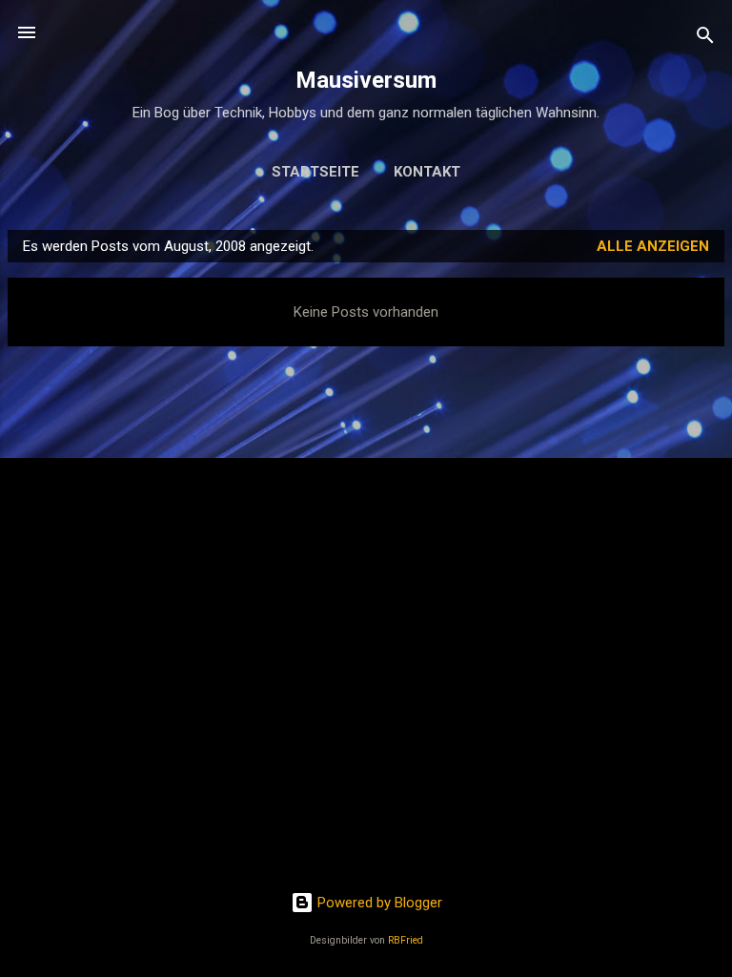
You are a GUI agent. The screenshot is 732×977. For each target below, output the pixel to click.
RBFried (405, 940)
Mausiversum (366, 80)
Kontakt (427, 171)
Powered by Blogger (378, 902)
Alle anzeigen (653, 246)
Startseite (315, 171)
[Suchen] (705, 39)
